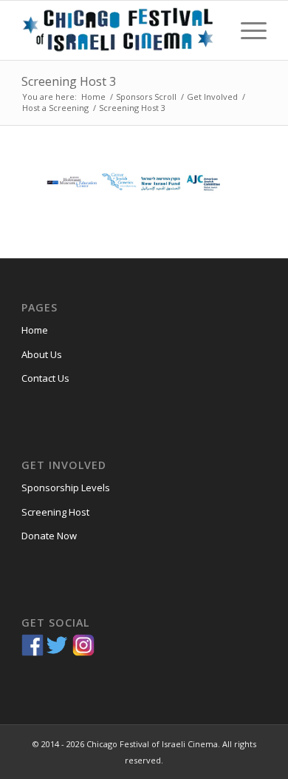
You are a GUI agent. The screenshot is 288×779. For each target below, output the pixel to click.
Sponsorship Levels (65, 487)
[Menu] (246, 30)
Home (34, 330)
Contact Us (45, 378)
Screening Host (55, 512)
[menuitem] (246, 30)
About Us (41, 354)
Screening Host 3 (68, 81)
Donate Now (49, 535)
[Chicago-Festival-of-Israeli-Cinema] (119, 30)
